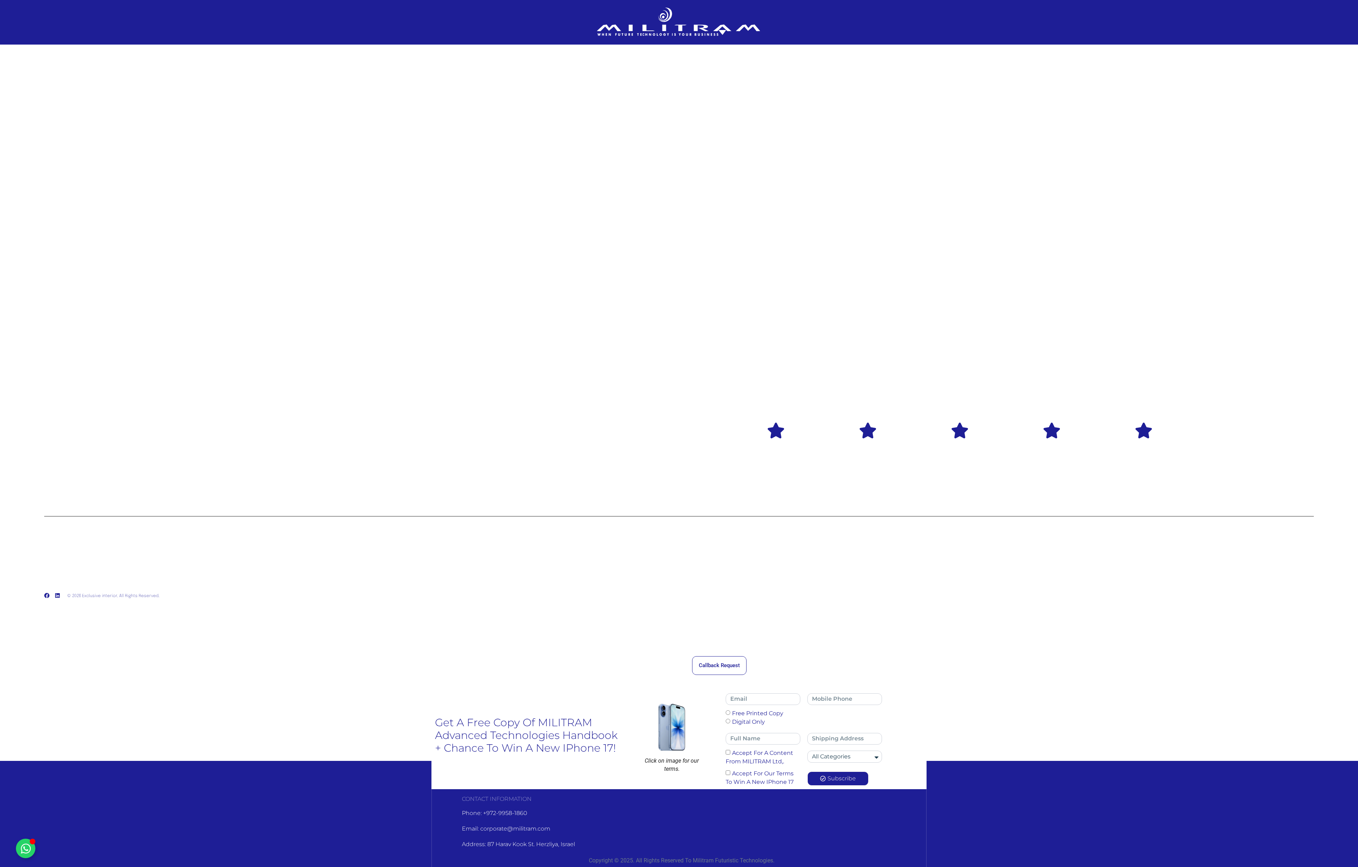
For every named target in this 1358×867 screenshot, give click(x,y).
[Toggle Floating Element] (25, 848)
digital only (748, 721)
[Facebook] (47, 595)
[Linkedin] (57, 595)
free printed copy (757, 713)
